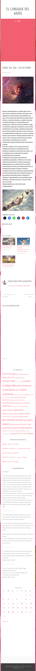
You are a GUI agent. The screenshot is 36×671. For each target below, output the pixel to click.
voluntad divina (16, 433)
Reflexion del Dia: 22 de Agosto (10, 453)
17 (4, 608)
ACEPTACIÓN (8, 374)
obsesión (4, 416)
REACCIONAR (24, 416)
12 (13, 603)
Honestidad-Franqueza (16, 406)
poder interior (16, 416)
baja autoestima (18, 381)
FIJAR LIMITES (26, 403)
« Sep (3, 621)
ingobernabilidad (7, 410)
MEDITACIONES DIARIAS (10, 414)
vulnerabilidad (28, 433)
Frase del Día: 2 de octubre (29, 295)
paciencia (10, 416)
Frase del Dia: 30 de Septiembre (8, 295)
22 (26, 608)
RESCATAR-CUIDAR (25, 424)
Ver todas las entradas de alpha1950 (19, 286)
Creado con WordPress (12, 666)
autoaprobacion (19, 378)
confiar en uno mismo (18, 394)
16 (30, 603)
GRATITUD (6, 406)
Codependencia (11, 385)
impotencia (25, 406)
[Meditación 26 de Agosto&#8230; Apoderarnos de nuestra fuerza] (23, 241)
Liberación (18, 409)
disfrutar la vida (14, 400)
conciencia (25, 385)
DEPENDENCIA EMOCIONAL (19, 397)
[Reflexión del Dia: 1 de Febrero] (8, 241)
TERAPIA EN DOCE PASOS (8, 431)
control (26, 394)
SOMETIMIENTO (25, 428)
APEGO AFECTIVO (8, 377)
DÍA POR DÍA (22, 400)
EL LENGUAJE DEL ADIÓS (18, 11)
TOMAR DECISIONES (20, 431)
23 (30, 608)
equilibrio (19, 403)
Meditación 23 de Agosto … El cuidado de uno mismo (16, 448)
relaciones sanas (14, 424)
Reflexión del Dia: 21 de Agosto (10, 462)
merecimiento (25, 413)
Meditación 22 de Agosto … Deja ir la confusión (14, 457)
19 (13, 608)
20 (17, 608)
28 (22, 612)
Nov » (7, 621)
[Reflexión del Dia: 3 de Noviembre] (8, 259)
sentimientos (7, 428)
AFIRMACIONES (25, 374)
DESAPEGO (6, 400)
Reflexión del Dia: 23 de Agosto (10, 444)
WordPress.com (18, 668)
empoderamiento (8, 403)
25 (8, 612)
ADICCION (18, 374)
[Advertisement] (18, 42)
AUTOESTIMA (8, 381)
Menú (19, 21)
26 (13, 612)
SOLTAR (16, 428)
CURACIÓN (9, 397)
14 (22, 603)
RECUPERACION (10, 420)
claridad (26, 381)
